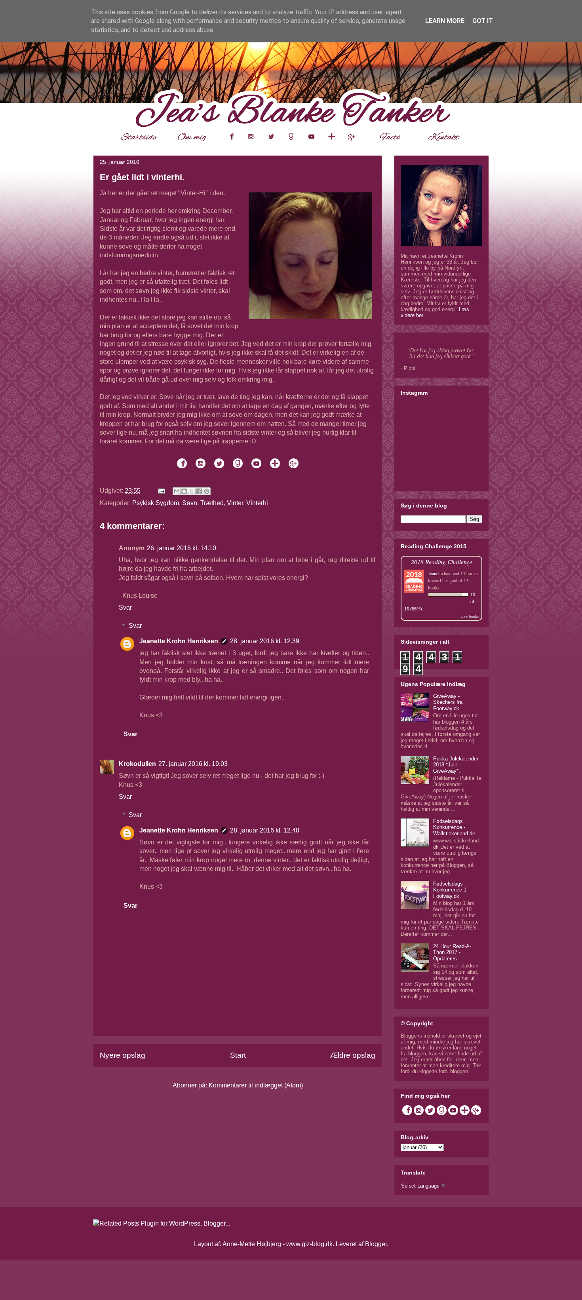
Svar (125, 607)
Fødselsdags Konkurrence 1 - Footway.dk (451, 890)
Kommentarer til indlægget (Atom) (256, 1085)
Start (238, 1055)
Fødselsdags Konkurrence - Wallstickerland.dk (454, 827)
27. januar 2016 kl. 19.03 (193, 763)
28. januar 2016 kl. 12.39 (264, 641)
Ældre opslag (352, 1055)
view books (469, 616)
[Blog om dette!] (184, 491)
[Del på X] (192, 491)
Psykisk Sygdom (155, 503)
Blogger (376, 1244)
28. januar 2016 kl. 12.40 (264, 830)
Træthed (212, 503)
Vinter (235, 503)
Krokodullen (137, 763)
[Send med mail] (177, 491)
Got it (482, 21)
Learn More (444, 21)
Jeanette (435, 573)
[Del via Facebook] (199, 491)
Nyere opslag (122, 1055)
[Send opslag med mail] (161, 490)
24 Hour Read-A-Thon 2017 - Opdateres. (452, 952)
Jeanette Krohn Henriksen (178, 641)
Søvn (189, 503)
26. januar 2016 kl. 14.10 (181, 548)
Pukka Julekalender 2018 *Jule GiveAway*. (455, 765)
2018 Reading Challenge (441, 561)
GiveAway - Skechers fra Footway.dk (447, 702)
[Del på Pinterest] (207, 491)
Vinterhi (257, 503)
